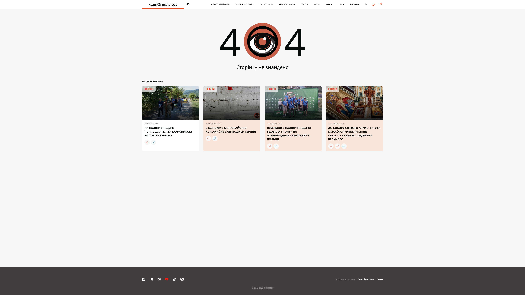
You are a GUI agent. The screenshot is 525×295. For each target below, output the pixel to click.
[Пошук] (381, 4)
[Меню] (188, 4)
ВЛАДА (317, 4)
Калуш (380, 279)
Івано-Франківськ (366, 279)
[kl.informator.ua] (163, 4)
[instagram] (182, 279)
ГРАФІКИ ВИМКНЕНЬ (219, 4)
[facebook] (143, 279)
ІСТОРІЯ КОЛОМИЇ (244, 4)
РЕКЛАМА (354, 4)
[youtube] (166, 279)
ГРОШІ (329, 4)
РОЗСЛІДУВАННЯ (287, 4)
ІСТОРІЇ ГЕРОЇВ (266, 4)
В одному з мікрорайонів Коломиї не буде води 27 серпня (231, 129)
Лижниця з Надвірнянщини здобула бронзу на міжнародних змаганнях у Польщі (289, 133)
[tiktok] (174, 279)
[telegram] (151, 279)
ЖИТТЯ (304, 4)
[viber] (159, 279)
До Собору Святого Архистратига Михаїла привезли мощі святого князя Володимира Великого (354, 133)
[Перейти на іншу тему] (373, 4)
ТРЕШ (341, 4)
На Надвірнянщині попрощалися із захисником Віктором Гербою (168, 131)
